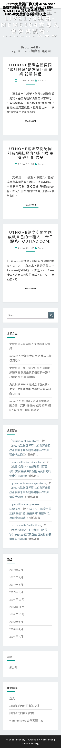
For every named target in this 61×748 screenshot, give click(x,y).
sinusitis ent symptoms (25, 441)
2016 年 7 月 (16, 636)
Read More (31, 121)
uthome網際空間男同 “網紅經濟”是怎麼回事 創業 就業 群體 (30, 69)
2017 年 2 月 (16, 584)
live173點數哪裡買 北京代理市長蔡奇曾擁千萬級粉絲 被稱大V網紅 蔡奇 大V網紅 (29, 450)
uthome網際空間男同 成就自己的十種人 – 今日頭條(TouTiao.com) (30, 236)
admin (42, 80)
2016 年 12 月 (16, 599)
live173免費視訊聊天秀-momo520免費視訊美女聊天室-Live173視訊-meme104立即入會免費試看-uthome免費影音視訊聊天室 (29, 5)
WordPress (47, 739)
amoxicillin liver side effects (28, 462)
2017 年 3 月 (16, 577)
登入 (12, 698)
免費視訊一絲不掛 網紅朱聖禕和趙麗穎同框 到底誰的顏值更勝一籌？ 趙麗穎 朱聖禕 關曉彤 (29, 372)
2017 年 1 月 (16, 592)
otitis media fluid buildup (26, 525)
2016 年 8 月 (16, 629)
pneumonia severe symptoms (29, 483)
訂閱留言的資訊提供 (21, 713)
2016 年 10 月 (16, 614)
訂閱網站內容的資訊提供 (24, 705)
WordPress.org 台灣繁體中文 (26, 720)
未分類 (13, 667)
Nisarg (35, 743)
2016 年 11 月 (16, 607)
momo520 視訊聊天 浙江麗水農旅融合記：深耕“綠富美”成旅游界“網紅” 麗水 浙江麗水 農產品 (30, 405)
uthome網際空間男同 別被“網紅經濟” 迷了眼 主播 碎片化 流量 (30, 153)
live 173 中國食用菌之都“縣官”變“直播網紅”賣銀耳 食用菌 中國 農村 (30, 513)
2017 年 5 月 (16, 569)
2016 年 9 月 (16, 621)
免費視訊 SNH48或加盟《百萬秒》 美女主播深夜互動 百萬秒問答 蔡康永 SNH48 (30, 389)
